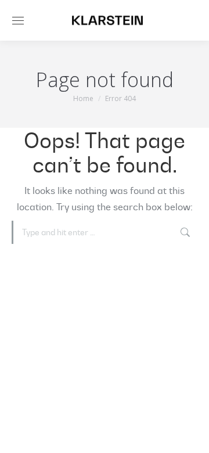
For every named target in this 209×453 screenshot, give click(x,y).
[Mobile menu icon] (18, 21)
